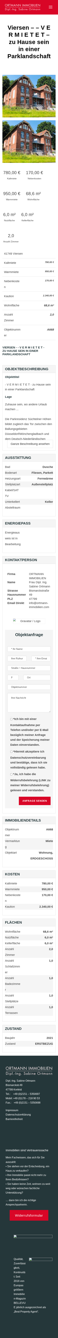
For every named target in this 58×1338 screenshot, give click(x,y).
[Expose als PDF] (54, 352)
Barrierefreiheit (14, 1119)
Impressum (12, 1110)
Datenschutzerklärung (18, 1114)
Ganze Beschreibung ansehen (30, 444)
